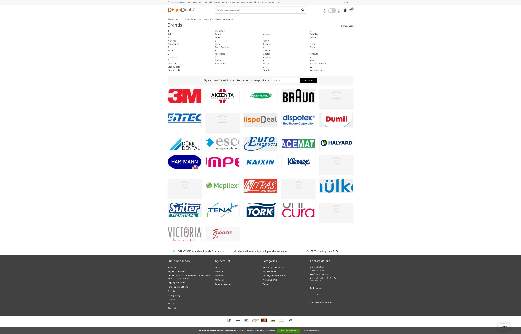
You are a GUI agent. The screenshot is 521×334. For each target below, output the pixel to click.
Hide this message (288, 331)
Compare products (224, 284)
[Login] (345, 10)
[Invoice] (291, 321)
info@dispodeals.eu (321, 274)
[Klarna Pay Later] (282, 321)
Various (266, 284)
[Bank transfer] (239, 321)
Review (171, 303)
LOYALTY (503, 327)
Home (344, 26)
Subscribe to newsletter (321, 302)
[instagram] (317, 295)
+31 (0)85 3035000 (319, 270)
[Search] (302, 10)
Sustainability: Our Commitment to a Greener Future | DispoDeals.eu (189, 277)
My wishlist (220, 280)
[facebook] (312, 295)
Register (219, 267)
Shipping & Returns (176, 282)
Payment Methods (176, 271)
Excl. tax (339, 10)
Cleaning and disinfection (274, 275)
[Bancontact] (247, 321)
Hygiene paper (269, 271)
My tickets (220, 275)
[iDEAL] (230, 321)
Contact (171, 299)
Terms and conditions (178, 287)
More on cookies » (311, 331)
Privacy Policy (174, 295)
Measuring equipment (273, 267)
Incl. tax (324, 10)
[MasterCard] (265, 321)
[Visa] (274, 321)
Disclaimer (172, 291)
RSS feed (172, 308)
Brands (352, 26)
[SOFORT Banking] (256, 321)
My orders (220, 271)
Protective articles (271, 280)
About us (172, 267)
